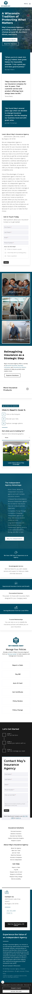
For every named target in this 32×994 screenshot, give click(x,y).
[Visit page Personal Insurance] (16, 285)
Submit (6, 262)
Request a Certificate (16, 874)
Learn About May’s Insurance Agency (15, 134)
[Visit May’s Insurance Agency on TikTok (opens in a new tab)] (15, 918)
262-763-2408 (11, 911)
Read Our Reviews (16, 855)
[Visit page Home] (5, 3)
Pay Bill (16, 869)
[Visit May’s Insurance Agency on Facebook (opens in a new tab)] (6, 918)
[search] (21, 3)
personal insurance (11, 365)
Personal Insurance (16, 831)
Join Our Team (16, 853)
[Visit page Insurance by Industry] (16, 332)
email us (18, 818)
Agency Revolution (9, 971)
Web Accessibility (16, 879)
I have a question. (12, 256)
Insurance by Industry (16, 836)
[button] (27, 3)
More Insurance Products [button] (10, 389)
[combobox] (16, 437)
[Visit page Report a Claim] (16, 665)
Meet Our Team (16, 850)
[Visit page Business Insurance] (16, 308)
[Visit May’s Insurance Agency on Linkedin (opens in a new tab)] (9, 918)
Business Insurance (16, 833)
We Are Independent (16, 859)
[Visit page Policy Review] (16, 701)
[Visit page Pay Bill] (16, 674)
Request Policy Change (16, 876)
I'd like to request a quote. (14, 249)
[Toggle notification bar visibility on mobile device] (2, 982)
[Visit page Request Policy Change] (16, 710)
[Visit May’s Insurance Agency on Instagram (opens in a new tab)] (12, 918)
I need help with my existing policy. (16, 252)
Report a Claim (16, 867)
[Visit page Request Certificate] (16, 692)
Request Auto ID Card (16, 872)
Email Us (9, 913)
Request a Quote (16, 840)
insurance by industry (19, 367)
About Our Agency (16, 848)
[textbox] (16, 437)
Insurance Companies (16, 857)
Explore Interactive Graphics (16, 838)
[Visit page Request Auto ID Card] (16, 683)
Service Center (12, 654)
